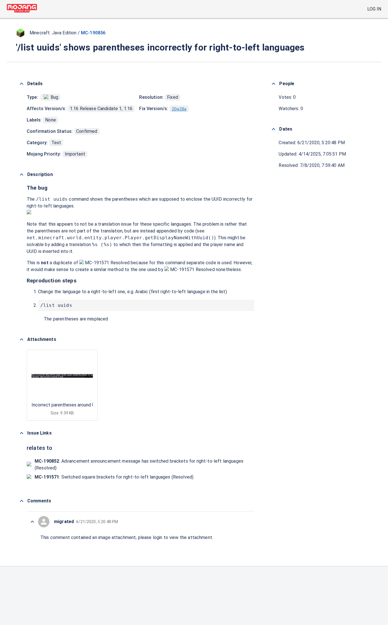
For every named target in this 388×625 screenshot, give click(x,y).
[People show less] (273, 83)
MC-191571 (97, 262)
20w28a (179, 109)
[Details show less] (21, 83)
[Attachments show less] (21, 339)
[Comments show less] (21, 501)
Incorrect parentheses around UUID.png (71, 405)
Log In (374, 9)
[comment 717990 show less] (32, 521)
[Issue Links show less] (21, 433)
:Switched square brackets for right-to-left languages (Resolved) (114, 477)
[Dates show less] (273, 129)
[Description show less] (21, 174)
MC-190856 (93, 32)
